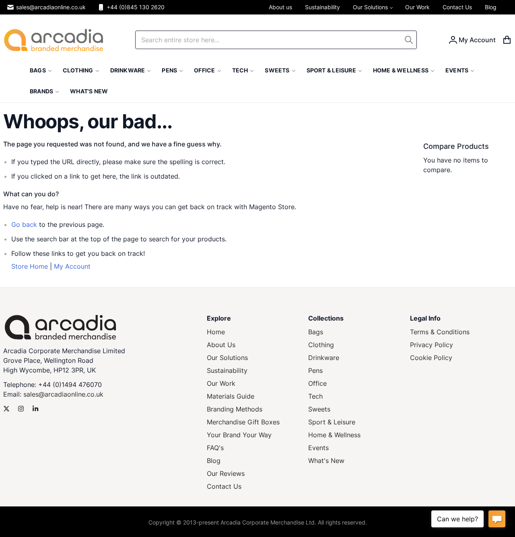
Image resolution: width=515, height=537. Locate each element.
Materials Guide (230, 396)
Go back (24, 224)
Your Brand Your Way (239, 435)
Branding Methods (234, 409)
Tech (315, 396)
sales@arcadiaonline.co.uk (51, 7)
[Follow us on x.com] (6, 408)
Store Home (29, 266)
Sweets (319, 409)
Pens (315, 370)
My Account (72, 266)
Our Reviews (226, 473)
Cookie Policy (431, 358)
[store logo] (53, 40)
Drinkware (323, 358)
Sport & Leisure (331, 422)
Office (317, 383)
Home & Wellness (334, 435)
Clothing (321, 345)
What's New (326, 461)
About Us (221, 345)
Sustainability (227, 370)
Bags (315, 332)
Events (318, 448)
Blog (213, 461)
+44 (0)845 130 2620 (136, 7)
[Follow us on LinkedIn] (35, 408)
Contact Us (224, 486)
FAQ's (215, 448)
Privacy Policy (431, 345)
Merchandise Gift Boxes (243, 422)
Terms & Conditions (440, 332)
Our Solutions (227, 358)
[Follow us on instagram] (21, 408)
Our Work (221, 383)
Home (216, 332)
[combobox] (276, 40)
